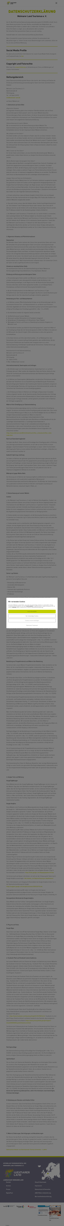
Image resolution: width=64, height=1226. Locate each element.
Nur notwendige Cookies (32, 616)
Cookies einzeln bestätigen (32, 620)
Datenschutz (29, 625)
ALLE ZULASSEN (32, 611)
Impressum (35, 625)
